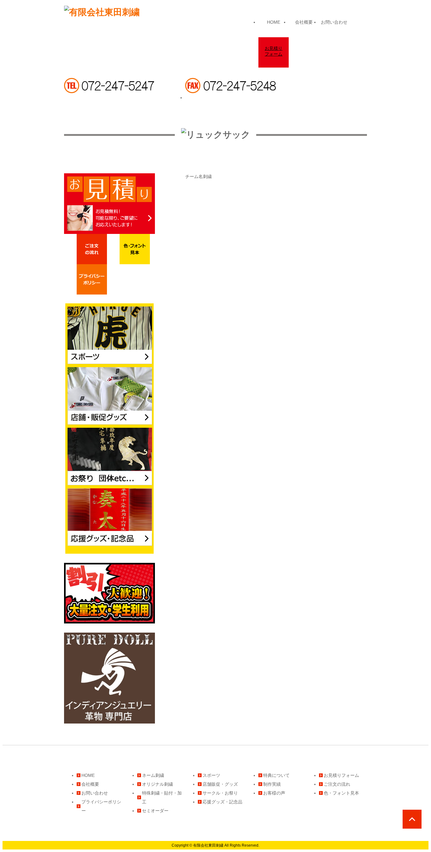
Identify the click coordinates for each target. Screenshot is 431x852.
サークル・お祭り (220, 792)
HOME (273, 22)
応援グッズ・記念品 (222, 801)
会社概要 (304, 22)
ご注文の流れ (337, 784)
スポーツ (211, 775)
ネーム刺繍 (153, 775)
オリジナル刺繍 (157, 784)
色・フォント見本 (341, 792)
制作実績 (272, 784)
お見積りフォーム (341, 775)
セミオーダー (155, 810)
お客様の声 (274, 792)
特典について (276, 775)
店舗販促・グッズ (220, 784)
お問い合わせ (334, 22)
